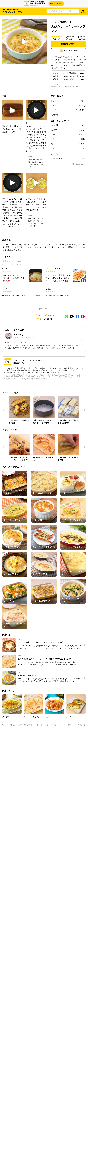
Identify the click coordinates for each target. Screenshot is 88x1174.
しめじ (54, 110)
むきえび (55, 101)
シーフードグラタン (51, 725)
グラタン (37, 725)
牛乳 (53, 139)
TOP (3, 725)
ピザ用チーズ (56, 158)
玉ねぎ (54, 105)
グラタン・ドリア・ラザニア (19, 725)
